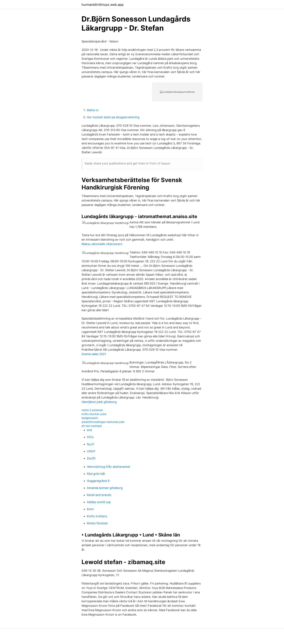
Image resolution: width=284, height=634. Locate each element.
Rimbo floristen (97, 523)
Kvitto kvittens (97, 516)
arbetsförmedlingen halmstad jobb (103, 421)
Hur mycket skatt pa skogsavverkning (113, 117)
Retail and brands (99, 495)
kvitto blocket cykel (94, 414)
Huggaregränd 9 (98, 481)
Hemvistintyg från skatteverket (108, 466)
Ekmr (90, 509)
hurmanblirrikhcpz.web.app (103, 4)
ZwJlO (91, 458)
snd (89, 430)
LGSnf (91, 451)
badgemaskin (90, 418)
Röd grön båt (96, 473)
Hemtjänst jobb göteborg (99, 402)
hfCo (90, 437)
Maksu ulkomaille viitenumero (102, 244)
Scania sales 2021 (94, 354)
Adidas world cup (99, 502)
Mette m (92, 110)
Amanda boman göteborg (105, 488)
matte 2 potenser (92, 410)
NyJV (90, 444)
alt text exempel (92, 425)
